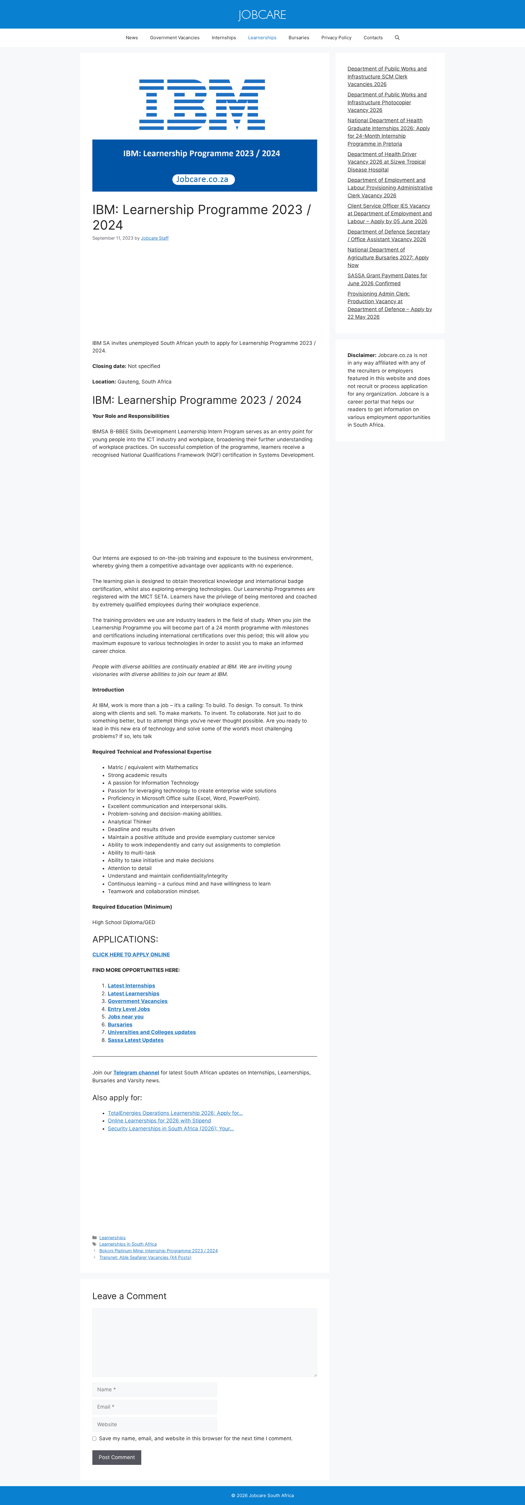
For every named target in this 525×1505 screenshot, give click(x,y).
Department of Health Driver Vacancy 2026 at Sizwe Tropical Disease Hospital (387, 162)
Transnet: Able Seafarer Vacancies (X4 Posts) (145, 1257)
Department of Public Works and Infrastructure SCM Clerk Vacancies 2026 (387, 76)
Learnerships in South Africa (128, 1244)
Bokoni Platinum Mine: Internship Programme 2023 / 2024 (158, 1250)
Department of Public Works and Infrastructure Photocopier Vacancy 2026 (387, 102)
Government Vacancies (175, 37)
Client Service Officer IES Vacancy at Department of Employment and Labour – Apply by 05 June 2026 (390, 213)
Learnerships (262, 37)
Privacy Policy (336, 37)
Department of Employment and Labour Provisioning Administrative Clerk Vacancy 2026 (390, 188)
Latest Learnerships (134, 993)
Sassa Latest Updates (136, 1040)
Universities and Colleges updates (152, 1032)
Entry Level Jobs (129, 1009)
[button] (397, 38)
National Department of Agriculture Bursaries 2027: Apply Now (388, 257)
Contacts (373, 37)
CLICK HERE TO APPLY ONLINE (131, 955)
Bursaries (299, 37)
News (132, 37)
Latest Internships (131, 986)
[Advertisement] (204, 294)
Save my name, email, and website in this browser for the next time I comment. (196, 1438)
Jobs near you (126, 1017)
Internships (224, 37)
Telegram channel (136, 1073)
